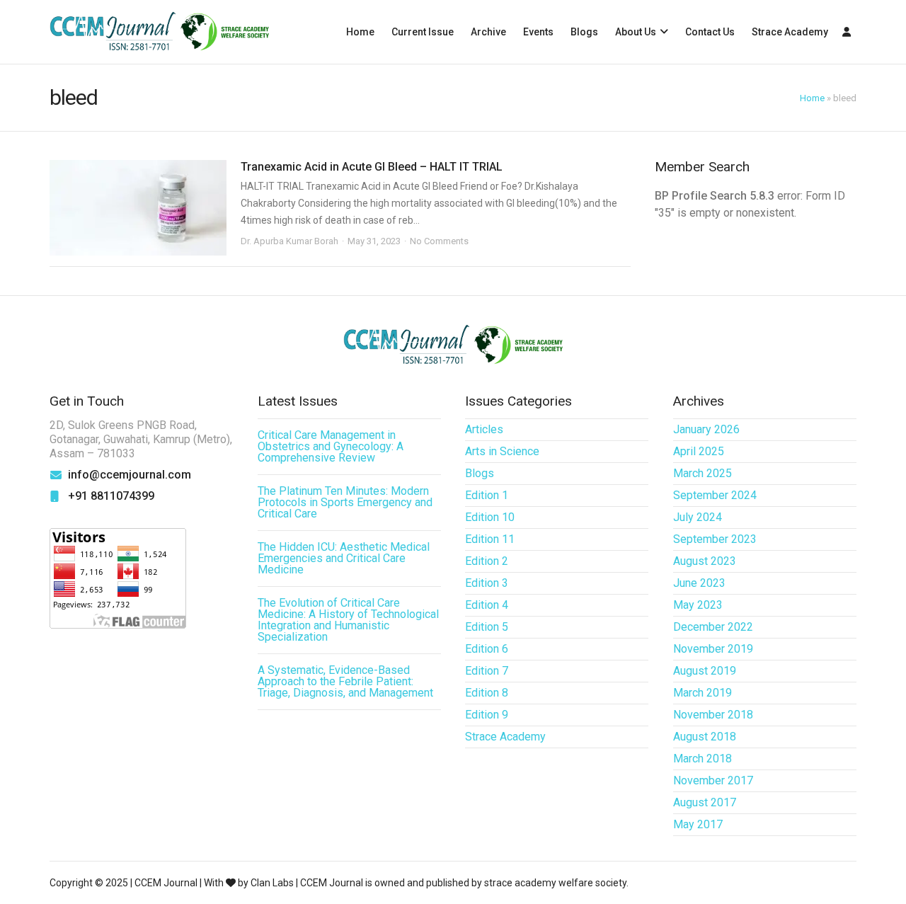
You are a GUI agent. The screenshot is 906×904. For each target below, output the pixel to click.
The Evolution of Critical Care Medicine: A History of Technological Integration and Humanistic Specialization (348, 619)
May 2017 (698, 824)
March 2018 (702, 758)
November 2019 (713, 649)
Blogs (584, 32)
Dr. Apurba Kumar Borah (289, 241)
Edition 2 (486, 561)
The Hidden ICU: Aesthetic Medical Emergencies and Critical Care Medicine (344, 558)
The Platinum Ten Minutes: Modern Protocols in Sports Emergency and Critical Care (345, 502)
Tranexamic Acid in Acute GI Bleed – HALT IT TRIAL (372, 166)
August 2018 (704, 736)
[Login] (846, 32)
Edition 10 (490, 517)
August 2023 (704, 561)
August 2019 (704, 670)
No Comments (439, 241)
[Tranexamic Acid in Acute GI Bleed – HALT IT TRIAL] (138, 208)
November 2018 (713, 714)
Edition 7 (486, 670)
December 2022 (713, 627)
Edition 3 (486, 583)
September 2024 (715, 495)
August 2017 (704, 802)
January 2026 (706, 429)
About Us (635, 32)
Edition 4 (486, 605)
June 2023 (699, 583)
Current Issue (422, 32)
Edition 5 (486, 627)
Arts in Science (502, 451)
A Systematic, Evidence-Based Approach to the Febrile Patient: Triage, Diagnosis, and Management (345, 681)
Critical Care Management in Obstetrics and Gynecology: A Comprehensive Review (330, 446)
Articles (484, 429)
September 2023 (715, 539)
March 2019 (702, 692)
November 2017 (713, 780)
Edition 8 (486, 692)
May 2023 (698, 605)
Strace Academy (790, 32)
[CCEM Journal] (159, 32)
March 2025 (702, 473)
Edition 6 (486, 649)
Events (538, 32)
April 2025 (698, 451)
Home (360, 32)
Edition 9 (486, 714)
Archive (488, 32)
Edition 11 (490, 539)
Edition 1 (486, 495)
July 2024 (697, 517)
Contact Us (710, 32)
